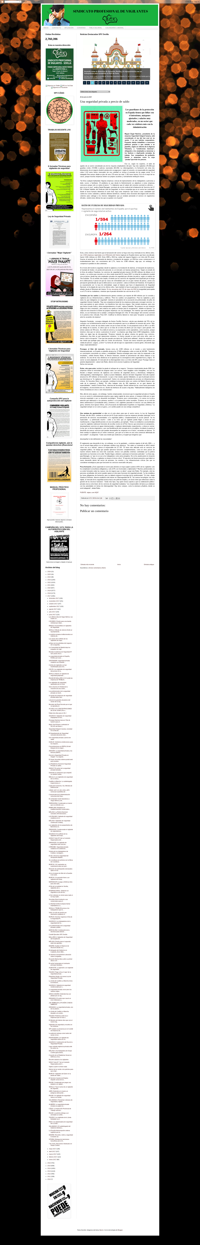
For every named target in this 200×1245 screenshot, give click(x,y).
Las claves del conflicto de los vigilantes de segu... (58, 639)
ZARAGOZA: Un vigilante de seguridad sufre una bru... (58, 843)
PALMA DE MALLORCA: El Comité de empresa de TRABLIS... (61, 679)
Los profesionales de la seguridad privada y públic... (59, 926)
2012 (49, 1174)
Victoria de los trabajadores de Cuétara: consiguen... (58, 852)
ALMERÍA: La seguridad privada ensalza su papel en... (59, 1105)
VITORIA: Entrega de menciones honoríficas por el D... (59, 1140)
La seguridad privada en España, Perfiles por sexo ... (59, 657)
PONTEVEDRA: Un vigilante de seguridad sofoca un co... (59, 1038)
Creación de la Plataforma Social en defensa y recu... (60, 1056)
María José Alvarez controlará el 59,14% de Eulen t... (59, 725)
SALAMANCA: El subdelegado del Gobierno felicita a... (59, 1127)
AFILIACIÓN (68, 28)
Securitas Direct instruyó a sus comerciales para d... (58, 900)
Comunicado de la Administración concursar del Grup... (59, 795)
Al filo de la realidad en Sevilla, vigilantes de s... (58, 887)
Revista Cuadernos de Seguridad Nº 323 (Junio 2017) (60, 652)
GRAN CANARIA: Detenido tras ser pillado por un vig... (60, 994)
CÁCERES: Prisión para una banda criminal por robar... (60, 622)
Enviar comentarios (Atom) (97, 568)
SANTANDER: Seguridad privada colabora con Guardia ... (59, 661)
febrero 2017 (53, 1157)
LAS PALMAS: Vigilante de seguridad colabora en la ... (60, 817)
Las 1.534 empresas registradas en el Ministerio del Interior (100, 255)
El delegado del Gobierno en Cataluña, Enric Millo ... (58, 951)
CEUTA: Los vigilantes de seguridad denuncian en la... (60, 670)
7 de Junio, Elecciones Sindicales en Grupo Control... (60, 1144)
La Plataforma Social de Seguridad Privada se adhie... (60, 764)
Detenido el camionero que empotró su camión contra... (60, 773)
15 (142, 83)
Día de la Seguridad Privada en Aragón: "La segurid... (59, 756)
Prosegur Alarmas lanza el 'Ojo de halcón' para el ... (59, 721)
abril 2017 (52, 1151)
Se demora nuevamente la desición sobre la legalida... (60, 955)
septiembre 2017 (54, 606)
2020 (49, 588)
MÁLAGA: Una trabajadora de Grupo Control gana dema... (60, 1051)
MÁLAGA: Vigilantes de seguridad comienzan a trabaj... (59, 821)
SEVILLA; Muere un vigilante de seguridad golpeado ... (59, 674)
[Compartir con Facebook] (117, 498)
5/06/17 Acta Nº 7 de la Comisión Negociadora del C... (59, 1063)
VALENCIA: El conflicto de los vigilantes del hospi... (58, 834)
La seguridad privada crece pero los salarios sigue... (60, 990)
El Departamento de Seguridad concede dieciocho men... (58, 734)
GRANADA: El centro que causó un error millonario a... (60, 999)
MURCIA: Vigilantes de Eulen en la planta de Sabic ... (60, 1074)
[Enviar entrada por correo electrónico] (106, 498)
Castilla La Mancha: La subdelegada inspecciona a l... (60, 782)
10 (119, 83)
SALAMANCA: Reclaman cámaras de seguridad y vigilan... (60, 1100)
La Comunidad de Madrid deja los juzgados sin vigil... (59, 648)
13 (133, 83)
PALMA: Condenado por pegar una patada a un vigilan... (60, 1083)
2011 (49, 1176)
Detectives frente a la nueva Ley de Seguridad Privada (60, 977)
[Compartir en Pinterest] (119, 498)
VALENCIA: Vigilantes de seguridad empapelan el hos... (60, 716)
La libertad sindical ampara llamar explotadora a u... (59, 904)
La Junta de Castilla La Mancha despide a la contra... (59, 1012)
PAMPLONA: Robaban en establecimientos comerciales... (59, 808)
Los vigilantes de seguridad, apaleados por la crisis (58, 683)
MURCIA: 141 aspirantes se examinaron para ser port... (58, 865)
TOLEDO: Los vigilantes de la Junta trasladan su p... (60, 1118)
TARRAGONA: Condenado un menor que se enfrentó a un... (60, 804)
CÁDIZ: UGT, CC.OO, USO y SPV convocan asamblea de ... (59, 791)
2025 (49, 574)
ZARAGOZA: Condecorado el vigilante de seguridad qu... (61, 830)
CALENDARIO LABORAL (114, 28)
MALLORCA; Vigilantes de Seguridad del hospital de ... (60, 938)
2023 (49, 580)
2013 (49, 1171)
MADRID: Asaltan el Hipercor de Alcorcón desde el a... (59, 946)
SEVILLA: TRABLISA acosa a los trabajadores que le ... (59, 909)
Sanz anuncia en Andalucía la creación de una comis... (58, 687)
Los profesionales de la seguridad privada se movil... (59, 692)
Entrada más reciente (87, 564)
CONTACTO (56, 28)
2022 (49, 582)
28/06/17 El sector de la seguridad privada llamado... (59, 769)
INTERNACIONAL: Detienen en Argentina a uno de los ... (59, 891)
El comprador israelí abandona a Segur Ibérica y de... (59, 799)
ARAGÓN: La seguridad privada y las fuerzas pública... (60, 751)
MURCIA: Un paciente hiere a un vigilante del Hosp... (59, 878)
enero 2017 (53, 1159)
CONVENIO (81, 28)
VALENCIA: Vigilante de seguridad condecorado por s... (60, 986)
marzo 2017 (53, 1154)
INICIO (46, 28)
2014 (49, 1168)
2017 (49, 596)
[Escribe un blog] (112, 498)
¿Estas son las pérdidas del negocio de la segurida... (60, 644)
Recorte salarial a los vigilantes (59, 1059)
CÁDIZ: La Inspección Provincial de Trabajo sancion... (60, 1109)
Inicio (119, 564)
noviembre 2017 (54, 601)
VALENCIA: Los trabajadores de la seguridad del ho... (59, 922)
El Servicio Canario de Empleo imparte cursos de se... (58, 1079)
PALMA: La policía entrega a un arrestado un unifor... (59, 1114)
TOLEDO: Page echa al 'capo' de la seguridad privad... (60, 973)
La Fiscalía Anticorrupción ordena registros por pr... (59, 1131)
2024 (49, 577)
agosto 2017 (53, 609)
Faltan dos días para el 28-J (57, 713)
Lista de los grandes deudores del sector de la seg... (59, 700)
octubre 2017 (53, 604)
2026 (49, 571)
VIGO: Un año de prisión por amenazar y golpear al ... (58, 913)
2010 (49, 1179)
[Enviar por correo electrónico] (110, 498)
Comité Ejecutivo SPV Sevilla (58, 934)
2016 (49, 1163)
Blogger (120, 1230)
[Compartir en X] (114, 498)
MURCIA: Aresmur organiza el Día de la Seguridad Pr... (60, 917)
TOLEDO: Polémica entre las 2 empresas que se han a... (58, 1016)
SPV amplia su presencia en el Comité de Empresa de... (61, 1029)
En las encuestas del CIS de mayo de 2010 (122, 289)
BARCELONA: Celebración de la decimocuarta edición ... (59, 931)
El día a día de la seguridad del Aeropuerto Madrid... (58, 856)
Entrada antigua (149, 564)
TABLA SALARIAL (95, 28)
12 (128, 83)
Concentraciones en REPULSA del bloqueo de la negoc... (60, 747)
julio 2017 (52, 612)
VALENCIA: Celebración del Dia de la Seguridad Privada (60, 1043)
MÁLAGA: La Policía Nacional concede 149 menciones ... (58, 812)
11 (124, 83)
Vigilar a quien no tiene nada (58, 1066)
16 (147, 83)
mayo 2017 (52, 1149)
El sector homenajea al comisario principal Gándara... (59, 964)
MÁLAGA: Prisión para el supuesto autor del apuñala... (60, 942)
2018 (49, 593)
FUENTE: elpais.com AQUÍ (89, 492)
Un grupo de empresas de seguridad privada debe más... (60, 696)
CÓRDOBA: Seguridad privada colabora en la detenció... (58, 847)
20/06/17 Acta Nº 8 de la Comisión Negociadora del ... (59, 839)
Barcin (102, 1230)
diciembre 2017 (54, 598)
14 (138, 83)
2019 (49, 590)
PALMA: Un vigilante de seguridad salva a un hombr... (59, 1096)
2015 (49, 1166)
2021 (49, 585)
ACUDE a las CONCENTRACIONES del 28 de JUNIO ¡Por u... (60, 709)
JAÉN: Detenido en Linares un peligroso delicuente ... (58, 1092)
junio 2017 (52, 614)
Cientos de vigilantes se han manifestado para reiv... (58, 666)
